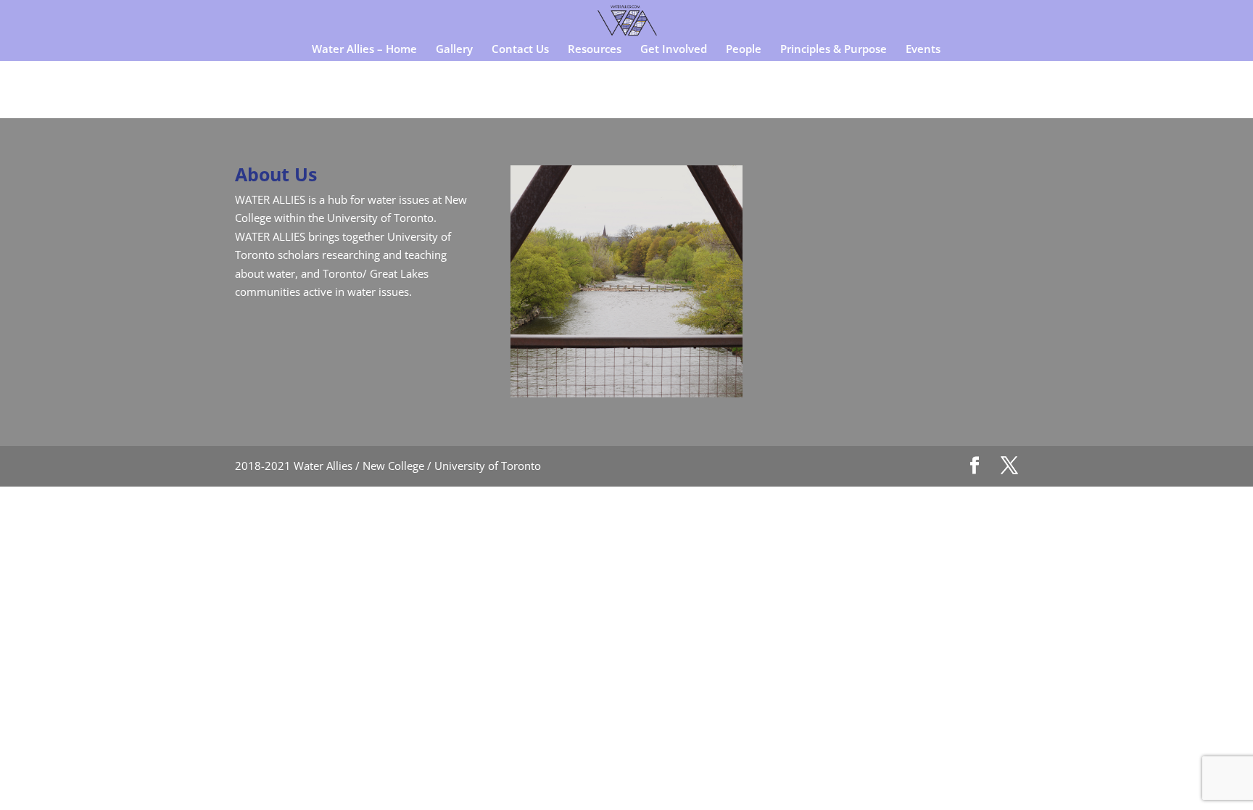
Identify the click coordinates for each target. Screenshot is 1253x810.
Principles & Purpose (833, 50)
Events (923, 50)
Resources (594, 50)
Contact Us (520, 50)
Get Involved (673, 50)
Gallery (454, 50)
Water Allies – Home (364, 50)
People (743, 50)
